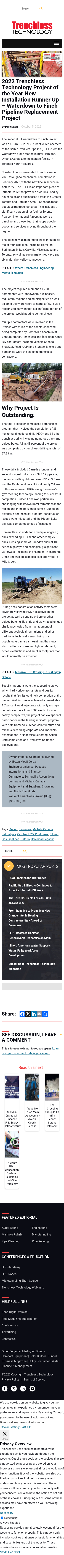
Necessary (11, 1518)
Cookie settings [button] (10, 1427)
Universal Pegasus (42, 839)
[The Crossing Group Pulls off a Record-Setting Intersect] (52, 1087)
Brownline (25, 829)
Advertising (9, 1332)
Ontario (25, 839)
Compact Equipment (15, 1356)
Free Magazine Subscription (19, 1319)
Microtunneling (41, 1234)
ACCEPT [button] (27, 1427)
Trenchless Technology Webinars (23, 1287)
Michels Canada (43, 829)
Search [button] (41, 8)
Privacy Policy (10, 1379)
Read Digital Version (15, 1312)
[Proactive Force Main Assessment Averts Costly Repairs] (32, 1087)
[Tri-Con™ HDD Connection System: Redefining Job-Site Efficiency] (12, 1144)
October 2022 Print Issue (32, 834)
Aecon (13, 829)
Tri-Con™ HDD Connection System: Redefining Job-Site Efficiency (12, 1173)
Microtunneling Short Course (20, 1281)
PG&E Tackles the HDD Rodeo (27, 878)
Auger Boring (10, 1228)
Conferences (10, 1325)
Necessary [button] (6, 1513)
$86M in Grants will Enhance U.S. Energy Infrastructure (12, 1119)
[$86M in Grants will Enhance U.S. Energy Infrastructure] (12, 1087)
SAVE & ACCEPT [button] (10, 1552)
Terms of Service (34, 1379)
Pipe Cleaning (10, 1241)
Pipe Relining (40, 1241)
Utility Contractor (39, 1361)
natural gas (9, 834)
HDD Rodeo (9, 1274)
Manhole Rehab (12, 1234)
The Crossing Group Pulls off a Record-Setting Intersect (52, 1115)
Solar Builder (38, 1356)
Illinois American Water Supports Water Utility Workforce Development (30, 950)
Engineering (39, 1228)
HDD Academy (11, 1267)
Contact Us (8, 1339)
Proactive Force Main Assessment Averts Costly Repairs (32, 1117)
